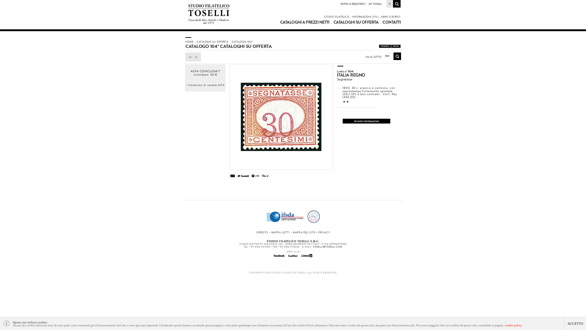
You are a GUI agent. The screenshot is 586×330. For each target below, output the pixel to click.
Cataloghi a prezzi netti (304, 22)
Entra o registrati (353, 4)
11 (345, 101)
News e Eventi (391, 16)
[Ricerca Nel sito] (397, 6)
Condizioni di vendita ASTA (207, 85)
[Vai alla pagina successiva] (197, 60)
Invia (396, 46)
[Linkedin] (306, 257)
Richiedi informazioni (366, 121)
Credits (262, 232)
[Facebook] (279, 257)
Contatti (392, 22)
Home (189, 41)
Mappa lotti (280, 232)
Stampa (385, 46)
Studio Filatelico (336, 16)
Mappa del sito (304, 232)
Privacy (324, 232)
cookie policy (513, 325)
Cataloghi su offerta (356, 22)
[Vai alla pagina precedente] (189, 60)
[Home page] (208, 23)
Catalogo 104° (242, 41)
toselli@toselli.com (327, 246)
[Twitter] (293, 257)
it (390, 4)
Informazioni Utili (365, 16)
